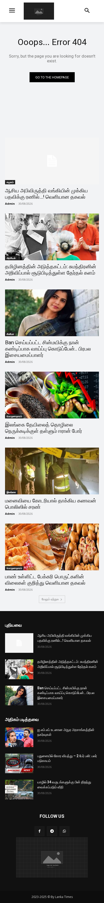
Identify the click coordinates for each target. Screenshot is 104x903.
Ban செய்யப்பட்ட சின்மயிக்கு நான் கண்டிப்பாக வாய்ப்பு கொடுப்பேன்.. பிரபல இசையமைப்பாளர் (48, 348)
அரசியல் (11, 258)
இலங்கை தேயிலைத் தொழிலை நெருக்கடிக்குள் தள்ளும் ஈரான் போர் (43, 428)
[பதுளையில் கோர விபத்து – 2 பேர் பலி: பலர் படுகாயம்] (19, 763)
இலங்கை (11, 492)
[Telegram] (52, 831)
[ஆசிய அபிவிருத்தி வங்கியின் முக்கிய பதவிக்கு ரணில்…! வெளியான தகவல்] (52, 161)
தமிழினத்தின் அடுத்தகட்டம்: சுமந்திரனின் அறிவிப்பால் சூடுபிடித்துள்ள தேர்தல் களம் (50, 270)
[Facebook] (39, 831)
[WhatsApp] (64, 831)
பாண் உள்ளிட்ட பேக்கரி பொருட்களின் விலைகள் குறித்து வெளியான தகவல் (45, 580)
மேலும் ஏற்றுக (50, 599)
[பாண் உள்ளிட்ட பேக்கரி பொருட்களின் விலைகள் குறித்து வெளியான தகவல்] (52, 547)
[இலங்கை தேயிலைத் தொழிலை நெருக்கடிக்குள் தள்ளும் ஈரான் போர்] (52, 395)
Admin (10, 203)
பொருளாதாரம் (14, 416)
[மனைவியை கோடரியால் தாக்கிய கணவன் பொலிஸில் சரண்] (52, 471)
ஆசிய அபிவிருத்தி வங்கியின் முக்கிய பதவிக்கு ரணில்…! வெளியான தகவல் (46, 194)
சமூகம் (10, 182)
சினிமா (10, 334)
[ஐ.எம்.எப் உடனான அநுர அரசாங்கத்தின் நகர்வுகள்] (19, 737)
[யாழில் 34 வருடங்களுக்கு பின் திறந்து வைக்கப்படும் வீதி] (19, 789)
